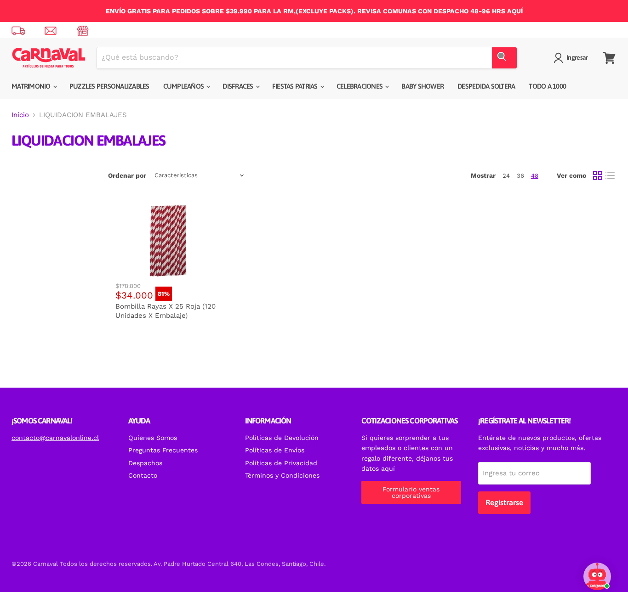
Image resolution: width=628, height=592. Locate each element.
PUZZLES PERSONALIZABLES (109, 86)
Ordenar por (127, 175)
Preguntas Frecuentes (163, 450)
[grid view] (597, 175)
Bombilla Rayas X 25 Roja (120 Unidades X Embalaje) (165, 311)
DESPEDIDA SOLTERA (486, 86)
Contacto (142, 475)
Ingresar (577, 57)
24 (506, 175)
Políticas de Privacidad (281, 463)
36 (520, 175)
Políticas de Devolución (282, 437)
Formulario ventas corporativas (411, 492)
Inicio (20, 115)
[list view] (610, 175)
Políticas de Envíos (274, 450)
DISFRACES (239, 86)
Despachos (145, 463)
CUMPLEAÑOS (184, 86)
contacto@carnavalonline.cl (55, 437)
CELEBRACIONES (360, 86)
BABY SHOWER (422, 86)
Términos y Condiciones (282, 475)
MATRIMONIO (31, 86)
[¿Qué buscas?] (504, 57)
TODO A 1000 (547, 86)
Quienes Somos (152, 437)
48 (534, 175)
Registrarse (504, 502)
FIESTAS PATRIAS (295, 86)
